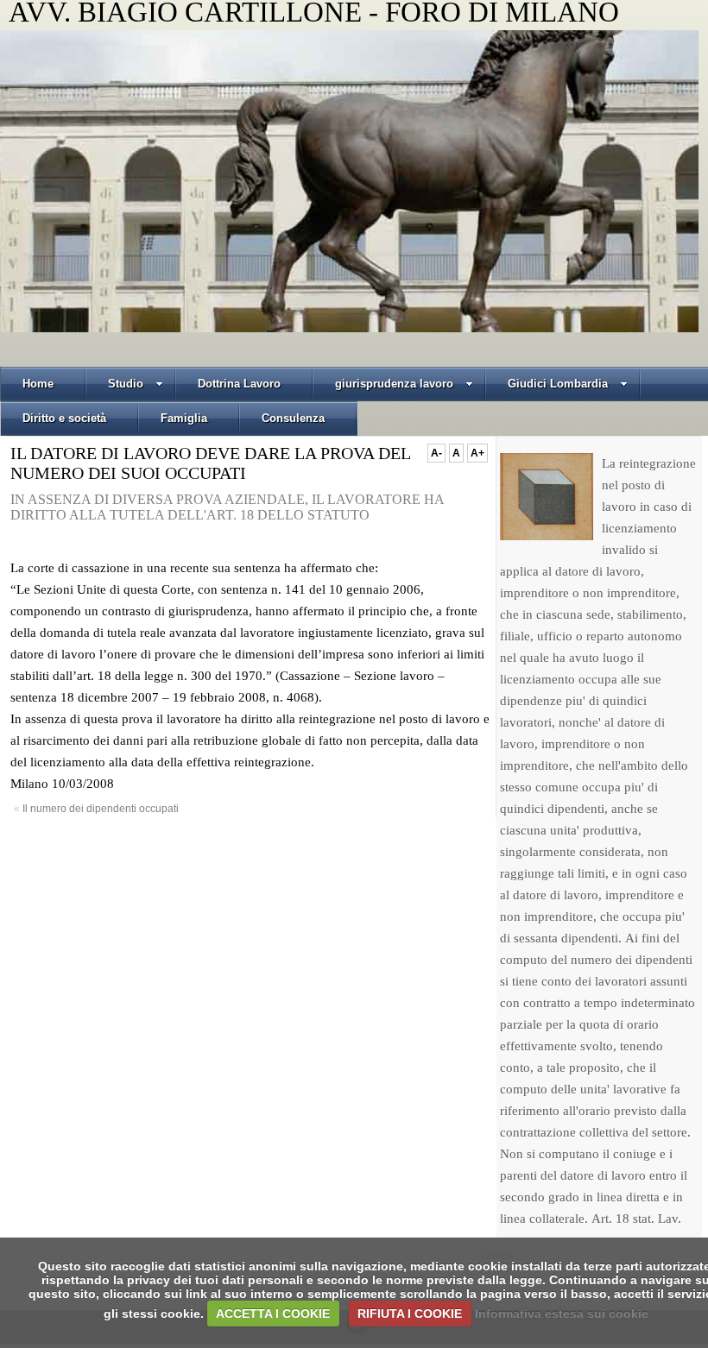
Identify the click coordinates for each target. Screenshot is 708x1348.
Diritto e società (64, 418)
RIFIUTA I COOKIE (409, 1313)
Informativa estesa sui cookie (561, 1313)
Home (38, 383)
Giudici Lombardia (558, 383)
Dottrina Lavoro (239, 383)
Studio (125, 383)
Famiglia (184, 418)
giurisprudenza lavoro (394, 383)
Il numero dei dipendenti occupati (100, 809)
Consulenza (293, 418)
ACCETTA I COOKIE (273, 1313)
